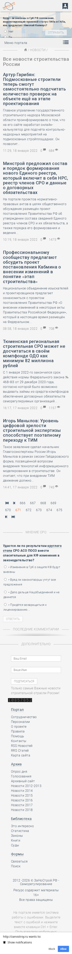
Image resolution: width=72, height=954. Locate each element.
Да (10, 37)
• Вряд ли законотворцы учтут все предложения (29, 582)
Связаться (19, 861)
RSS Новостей (22, 746)
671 (18, 510)
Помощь (17, 736)
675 (59, 510)
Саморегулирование (36, 884)
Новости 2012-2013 (26, 786)
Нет (11, 31)
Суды (15, 845)
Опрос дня (19, 771)
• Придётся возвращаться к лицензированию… (25, 607)
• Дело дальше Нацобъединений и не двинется (31, 595)
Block (52, 948)
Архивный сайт (23, 781)
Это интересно (22, 826)
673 (39, 510)
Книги (15, 840)
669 (53, 503)
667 (33, 503)
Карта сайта (20, 755)
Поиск (15, 866)
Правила (18, 731)
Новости (37, 50)
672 (28, 510)
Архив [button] (16, 764)
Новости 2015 (22, 795)
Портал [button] (17, 710)
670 (8, 510)
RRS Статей (20, 750)
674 (49, 510)
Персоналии (20, 722)
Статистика (20, 831)
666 (22, 503)
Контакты (18, 741)
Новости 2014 (22, 791)
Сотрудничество (24, 717)
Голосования (21, 776)
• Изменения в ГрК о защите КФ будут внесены (31, 569)
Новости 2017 (22, 805)
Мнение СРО (36, 532)
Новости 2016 (22, 800)
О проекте (18, 726)
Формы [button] (17, 854)
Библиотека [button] (21, 819)
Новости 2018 (22, 810)
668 (43, 503)
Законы (17, 836)
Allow (63, 948)
